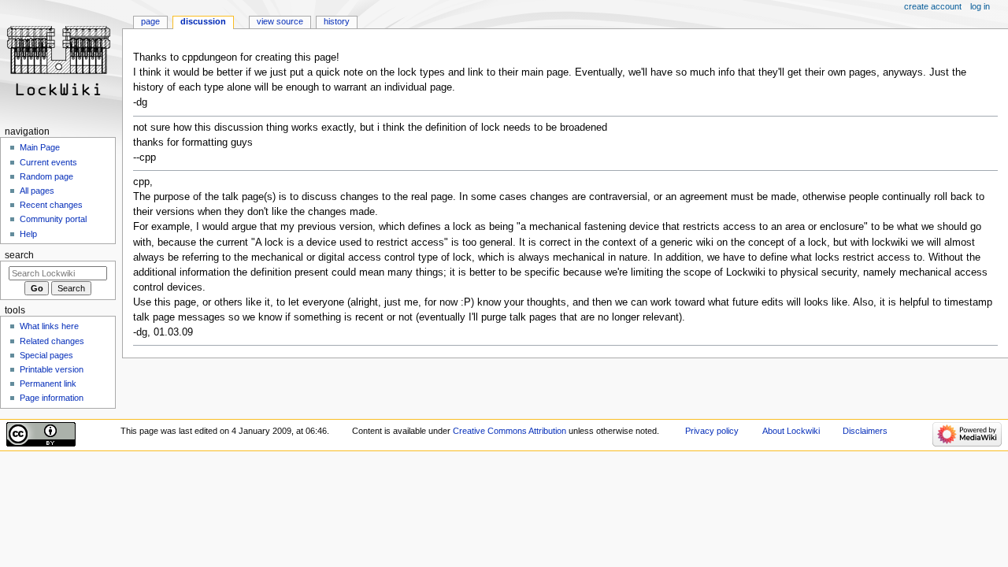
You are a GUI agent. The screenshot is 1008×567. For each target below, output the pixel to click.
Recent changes (51, 204)
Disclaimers (865, 430)
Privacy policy (712, 430)
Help (28, 234)
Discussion (203, 21)
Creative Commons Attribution (509, 430)
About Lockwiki (791, 430)
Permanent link (48, 383)
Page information (51, 397)
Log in (980, 6)
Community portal (53, 219)
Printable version (51, 369)
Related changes (52, 341)
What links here (49, 326)
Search (19, 255)
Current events (48, 162)
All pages (37, 190)
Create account (933, 6)
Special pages (46, 355)
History (337, 21)
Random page (46, 176)
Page (150, 21)
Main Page (40, 147)
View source (280, 21)
